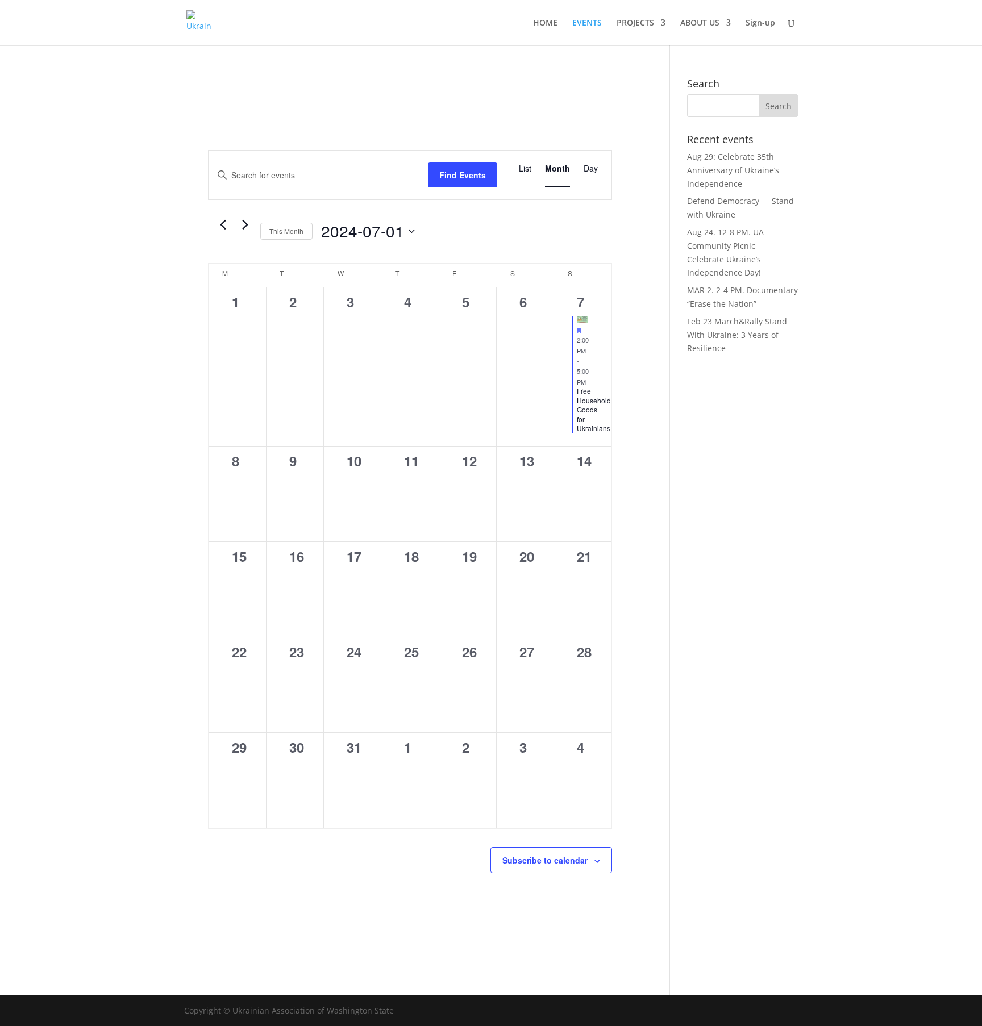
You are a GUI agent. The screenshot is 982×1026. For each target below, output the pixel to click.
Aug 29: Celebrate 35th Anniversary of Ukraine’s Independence (733, 170)
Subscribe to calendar (545, 860)
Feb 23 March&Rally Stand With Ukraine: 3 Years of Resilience (737, 335)
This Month (286, 231)
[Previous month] (223, 225)
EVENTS (587, 23)
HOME (545, 23)
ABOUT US (699, 23)
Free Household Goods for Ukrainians (594, 409)
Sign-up (760, 23)
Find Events (462, 175)
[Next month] (245, 225)
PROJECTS (635, 23)
